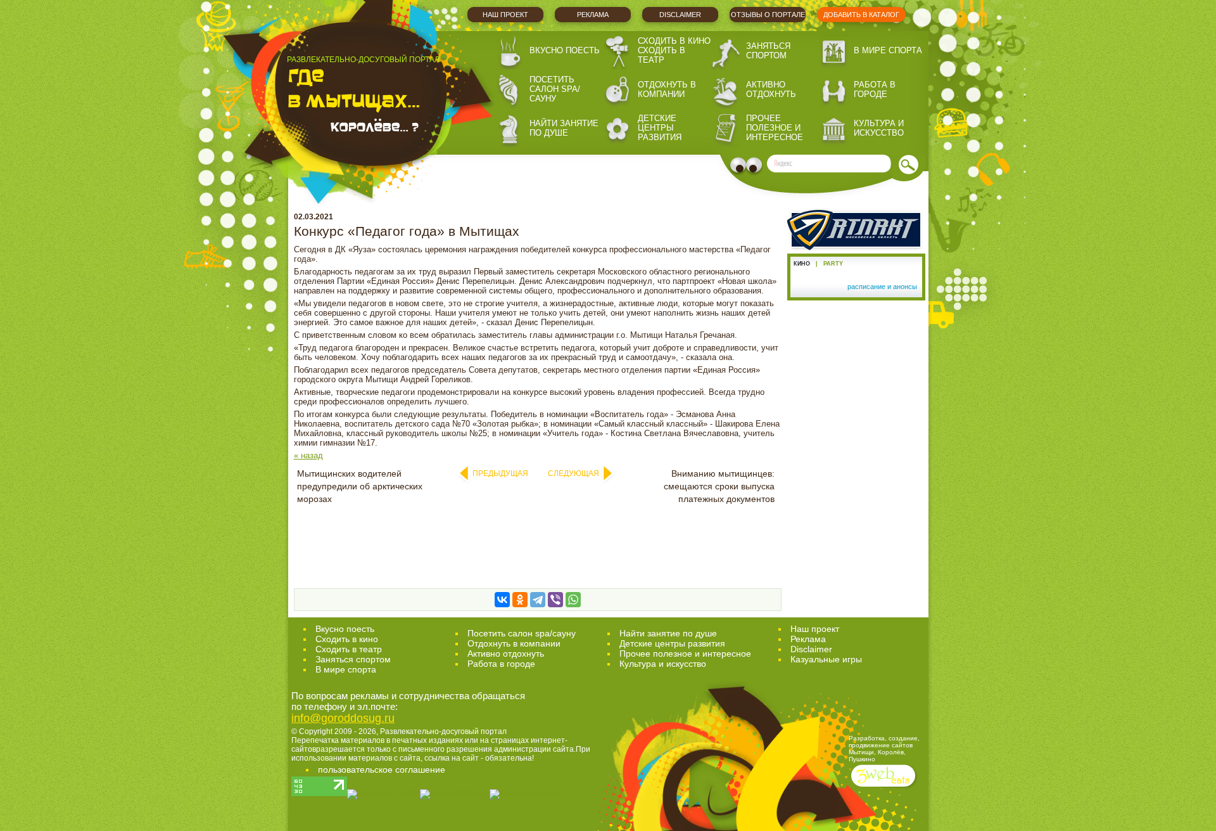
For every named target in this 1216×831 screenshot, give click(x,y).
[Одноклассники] (520, 599)
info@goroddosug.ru (343, 718)
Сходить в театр (661, 55)
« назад (308, 455)
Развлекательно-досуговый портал (443, 731)
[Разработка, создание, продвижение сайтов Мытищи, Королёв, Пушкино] (884, 788)
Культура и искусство (879, 128)
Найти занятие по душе (563, 128)
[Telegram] (537, 599)
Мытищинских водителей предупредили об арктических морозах (359, 486)
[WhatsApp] (573, 599)
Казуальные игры (826, 659)
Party (833, 264)
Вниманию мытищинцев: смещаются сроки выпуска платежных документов (719, 486)
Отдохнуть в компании (667, 89)
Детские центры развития (659, 127)
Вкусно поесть (564, 50)
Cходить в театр (348, 649)
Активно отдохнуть (771, 89)
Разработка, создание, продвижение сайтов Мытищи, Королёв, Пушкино (884, 749)
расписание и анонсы (882, 286)
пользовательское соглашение (381, 769)
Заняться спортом (768, 50)
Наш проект (505, 14)
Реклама (593, 14)
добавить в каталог (861, 14)
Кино (802, 264)
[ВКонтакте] (502, 599)
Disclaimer (680, 14)
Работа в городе (875, 89)
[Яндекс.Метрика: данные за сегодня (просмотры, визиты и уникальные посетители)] (524, 794)
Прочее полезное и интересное (774, 127)
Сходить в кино (674, 41)
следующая (573, 473)
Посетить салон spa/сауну (554, 89)
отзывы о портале (768, 14)
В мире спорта (888, 50)
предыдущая (500, 473)
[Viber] (555, 599)
